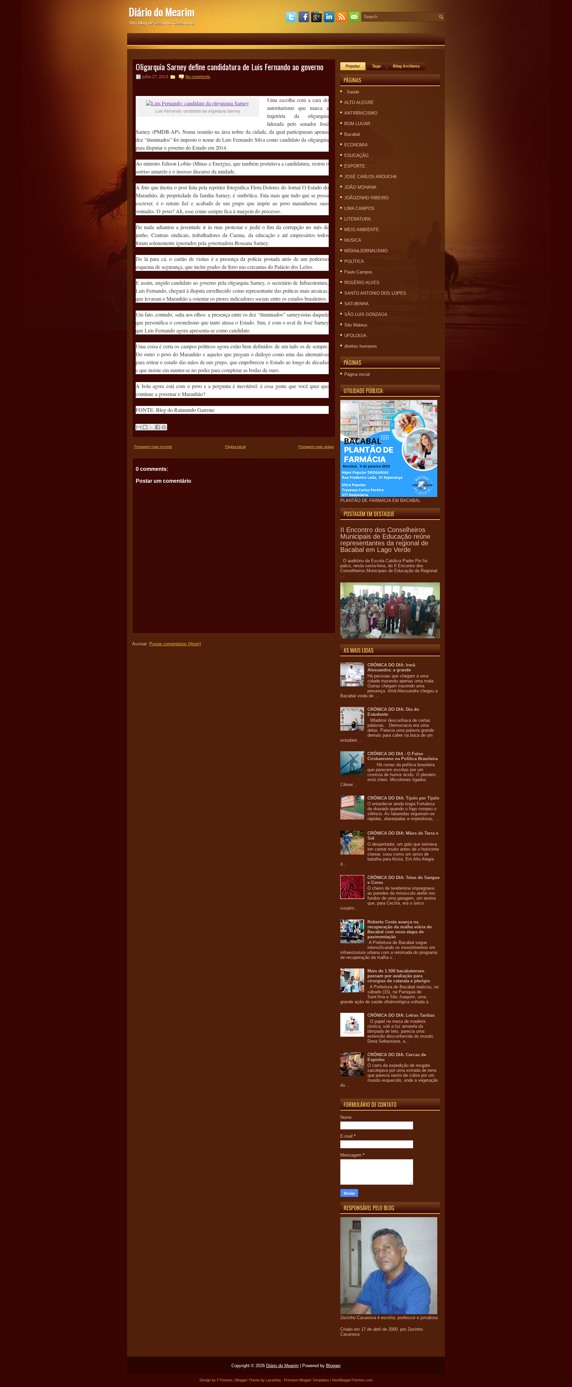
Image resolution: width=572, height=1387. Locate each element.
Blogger (333, 1365)
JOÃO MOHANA (360, 187)
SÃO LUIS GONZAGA (365, 314)
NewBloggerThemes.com (352, 1380)
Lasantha (273, 1380)
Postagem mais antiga (316, 447)
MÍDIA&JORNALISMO (366, 250)
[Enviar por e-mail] (138, 427)
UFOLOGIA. (356, 335)
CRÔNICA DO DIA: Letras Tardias (401, 1015)
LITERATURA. (358, 219)
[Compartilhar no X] (151, 427)
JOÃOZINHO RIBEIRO (366, 197)
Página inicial (235, 447)
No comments (197, 76)
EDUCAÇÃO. (357, 155)
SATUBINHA (356, 303)
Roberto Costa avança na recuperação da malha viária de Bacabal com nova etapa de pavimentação (399, 929)
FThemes (224, 1380)
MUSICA (352, 240)
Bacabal (352, 134)
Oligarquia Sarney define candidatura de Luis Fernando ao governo (229, 67)
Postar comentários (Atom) (175, 643)
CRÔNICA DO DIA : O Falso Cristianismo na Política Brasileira (402, 756)
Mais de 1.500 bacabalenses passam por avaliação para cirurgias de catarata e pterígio (398, 975)
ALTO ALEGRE (359, 102)
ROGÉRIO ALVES (361, 282)
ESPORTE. (355, 166)
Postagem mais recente (153, 447)
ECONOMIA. (356, 144)
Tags (376, 66)
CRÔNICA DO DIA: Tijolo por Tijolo (403, 798)
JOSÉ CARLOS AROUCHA (370, 176)
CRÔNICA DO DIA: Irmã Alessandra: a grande (391, 667)
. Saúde (351, 91)
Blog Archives (406, 66)
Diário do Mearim (161, 12)
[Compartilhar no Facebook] (157, 427)
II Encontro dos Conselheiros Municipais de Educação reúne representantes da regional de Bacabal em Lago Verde (385, 539)
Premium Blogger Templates (306, 1380)
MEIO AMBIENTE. (362, 229)
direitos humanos (360, 346)
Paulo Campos (358, 272)
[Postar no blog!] (145, 427)
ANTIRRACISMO (360, 113)
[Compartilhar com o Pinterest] (164, 427)
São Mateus (355, 324)
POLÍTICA (354, 261)
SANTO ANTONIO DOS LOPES (375, 293)
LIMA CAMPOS (359, 208)
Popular (353, 66)
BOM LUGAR (357, 123)
